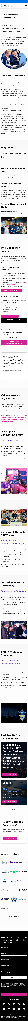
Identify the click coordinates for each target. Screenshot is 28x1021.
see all (14, 809)
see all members (14, 916)
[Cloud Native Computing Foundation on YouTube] (4, 1009)
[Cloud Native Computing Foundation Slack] (24, 1009)
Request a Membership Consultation (14, 320)
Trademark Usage (4, 1016)
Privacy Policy (6, 986)
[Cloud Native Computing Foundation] (8, 5)
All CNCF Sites (14, 999)
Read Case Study (10, 774)
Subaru (6, 783)
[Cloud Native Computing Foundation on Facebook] (14, 1009)
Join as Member (9, 316)
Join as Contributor (11, 291)
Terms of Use (15, 1017)
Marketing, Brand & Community (9, 419)
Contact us (10, 838)
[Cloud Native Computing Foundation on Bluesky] (19, 1009)
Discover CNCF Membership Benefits (14, 342)
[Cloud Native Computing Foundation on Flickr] (9, 1009)
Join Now (14, 994)
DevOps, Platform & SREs (19, 417)
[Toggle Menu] (26, 5)
